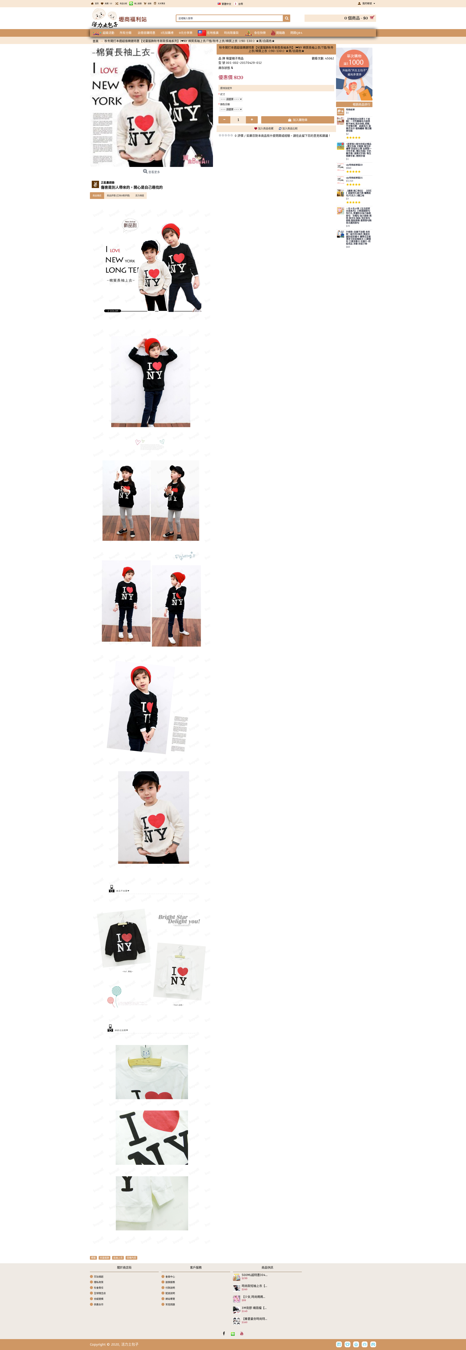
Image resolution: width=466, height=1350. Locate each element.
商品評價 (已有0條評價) (118, 195)
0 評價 (239, 135)
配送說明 (170, 1293)
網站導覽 (170, 1298)
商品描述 (97, 195)
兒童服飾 (104, 1257)
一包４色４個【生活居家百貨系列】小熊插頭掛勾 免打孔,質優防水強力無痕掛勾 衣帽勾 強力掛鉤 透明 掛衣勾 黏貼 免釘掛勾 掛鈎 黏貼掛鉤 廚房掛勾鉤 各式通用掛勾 (359, 215)
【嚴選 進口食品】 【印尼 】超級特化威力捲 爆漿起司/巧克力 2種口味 (359, 193)
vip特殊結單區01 (354, 178)
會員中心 (170, 1276)
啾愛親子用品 (235, 58)
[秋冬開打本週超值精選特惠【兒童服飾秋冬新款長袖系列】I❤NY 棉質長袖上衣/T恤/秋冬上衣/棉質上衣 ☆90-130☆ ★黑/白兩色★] (151, 105)
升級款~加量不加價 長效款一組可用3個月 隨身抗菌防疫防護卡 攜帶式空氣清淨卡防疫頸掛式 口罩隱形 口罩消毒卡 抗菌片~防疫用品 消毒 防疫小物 (358, 238)
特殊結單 (350, 110)
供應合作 (98, 1304)
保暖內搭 (131, 1257)
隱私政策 (98, 1282)
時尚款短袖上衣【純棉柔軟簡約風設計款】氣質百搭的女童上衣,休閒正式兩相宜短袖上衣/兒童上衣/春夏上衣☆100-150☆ (255, 1286)
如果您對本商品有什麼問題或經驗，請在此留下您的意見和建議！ (288, 135)
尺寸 (222, 94)
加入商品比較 (290, 128)
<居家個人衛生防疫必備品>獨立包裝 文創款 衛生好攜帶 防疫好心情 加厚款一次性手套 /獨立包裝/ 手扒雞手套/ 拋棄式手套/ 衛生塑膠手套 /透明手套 (359, 150)
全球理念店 (100, 1293)
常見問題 (170, 1304)
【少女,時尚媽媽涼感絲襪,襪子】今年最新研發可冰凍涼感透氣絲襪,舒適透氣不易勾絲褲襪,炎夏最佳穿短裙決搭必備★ (255, 1297)
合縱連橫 (98, 1298)
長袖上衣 (118, 1257)
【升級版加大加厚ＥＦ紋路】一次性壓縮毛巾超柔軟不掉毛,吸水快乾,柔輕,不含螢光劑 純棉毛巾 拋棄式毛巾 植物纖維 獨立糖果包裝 (359, 125)
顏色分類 (225, 104)
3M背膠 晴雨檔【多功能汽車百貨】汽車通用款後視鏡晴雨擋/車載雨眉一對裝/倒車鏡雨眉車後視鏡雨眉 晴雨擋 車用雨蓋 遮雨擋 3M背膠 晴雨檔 (255, 1308)
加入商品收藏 (265, 128)
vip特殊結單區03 (354, 165)
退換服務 (170, 1282)
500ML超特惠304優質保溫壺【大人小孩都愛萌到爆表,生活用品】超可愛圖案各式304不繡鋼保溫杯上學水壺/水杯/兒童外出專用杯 (255, 1275)
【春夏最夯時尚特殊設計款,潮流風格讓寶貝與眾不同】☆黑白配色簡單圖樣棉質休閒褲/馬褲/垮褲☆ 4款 (255, 1319)
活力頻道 (139, 195)
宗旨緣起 (98, 1276)
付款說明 (170, 1287)
